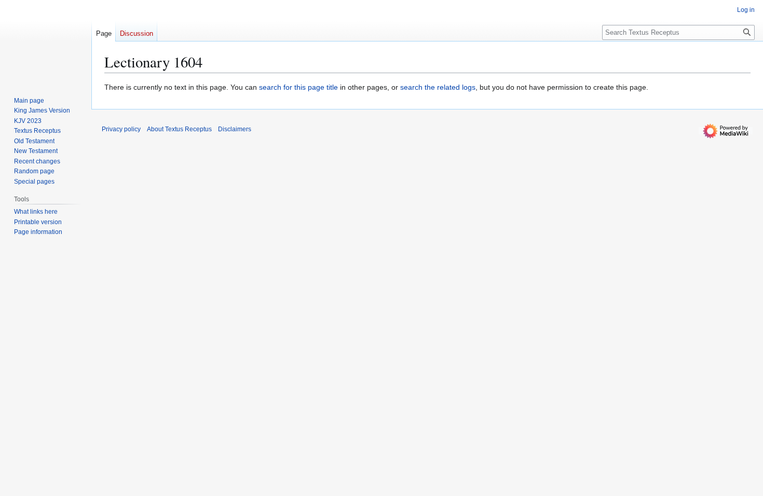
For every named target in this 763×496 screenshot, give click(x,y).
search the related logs (437, 87)
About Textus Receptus (179, 129)
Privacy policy (121, 129)
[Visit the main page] (45, 41)
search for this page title (298, 87)
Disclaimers (234, 129)
